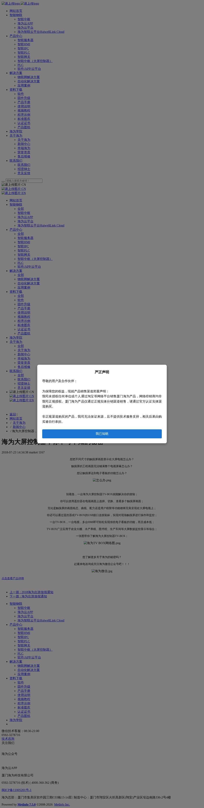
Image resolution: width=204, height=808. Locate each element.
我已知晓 (102, 433)
